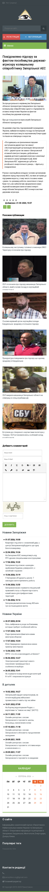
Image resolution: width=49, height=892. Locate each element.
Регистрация (12, 37)
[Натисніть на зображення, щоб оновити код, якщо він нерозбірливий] (13, 507)
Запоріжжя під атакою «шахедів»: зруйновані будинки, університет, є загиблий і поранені (20, 568)
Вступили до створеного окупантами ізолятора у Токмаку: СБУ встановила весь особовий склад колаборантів (23, 435)
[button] (5, 465)
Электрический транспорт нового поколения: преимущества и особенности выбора (19, 664)
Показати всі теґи (9, 849)
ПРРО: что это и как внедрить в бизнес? (22, 654)
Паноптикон (27, 887)
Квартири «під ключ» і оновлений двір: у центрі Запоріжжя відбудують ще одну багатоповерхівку (22, 545)
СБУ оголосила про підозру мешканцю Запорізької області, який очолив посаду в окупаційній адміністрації (24, 287)
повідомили (14, 120)
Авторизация (35, 37)
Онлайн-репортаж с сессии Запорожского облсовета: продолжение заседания (22, 733)
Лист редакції (11, 3)
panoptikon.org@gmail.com (16, 877)
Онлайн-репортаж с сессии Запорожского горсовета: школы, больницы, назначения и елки (19, 720)
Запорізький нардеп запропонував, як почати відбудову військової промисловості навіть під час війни (21, 697)
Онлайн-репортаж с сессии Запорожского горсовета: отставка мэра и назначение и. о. (22, 745)
